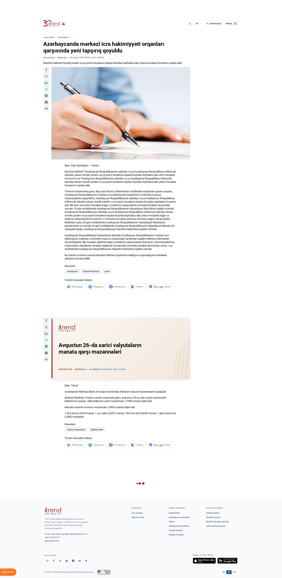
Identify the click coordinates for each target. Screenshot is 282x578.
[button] (46, 70)
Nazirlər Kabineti (91, 271)
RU (234, 572)
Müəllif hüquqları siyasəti (217, 521)
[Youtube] (66, 560)
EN (224, 572)
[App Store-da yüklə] (204, 561)
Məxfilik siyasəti (213, 517)
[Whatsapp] (47, 560)
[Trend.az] (54, 23)
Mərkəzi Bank (97, 429)
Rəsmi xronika (138, 517)
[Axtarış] (190, 23)
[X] (60, 560)
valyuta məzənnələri (76, 429)
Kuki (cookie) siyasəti (215, 526)
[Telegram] (73, 560)
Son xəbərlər (137, 513)
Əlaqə (171, 521)
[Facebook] (53, 560)
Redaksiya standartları (179, 526)
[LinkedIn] (79, 560)
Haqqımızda (174, 513)
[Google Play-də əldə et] (227, 561)
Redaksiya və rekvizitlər (179, 517)
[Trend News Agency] (53, 511)
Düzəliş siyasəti (176, 530)
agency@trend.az (52, 541)
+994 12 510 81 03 (52, 537)
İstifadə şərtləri (213, 513)
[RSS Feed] (86, 560)
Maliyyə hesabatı (176, 534)
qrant (107, 271)
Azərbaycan (72, 271)
